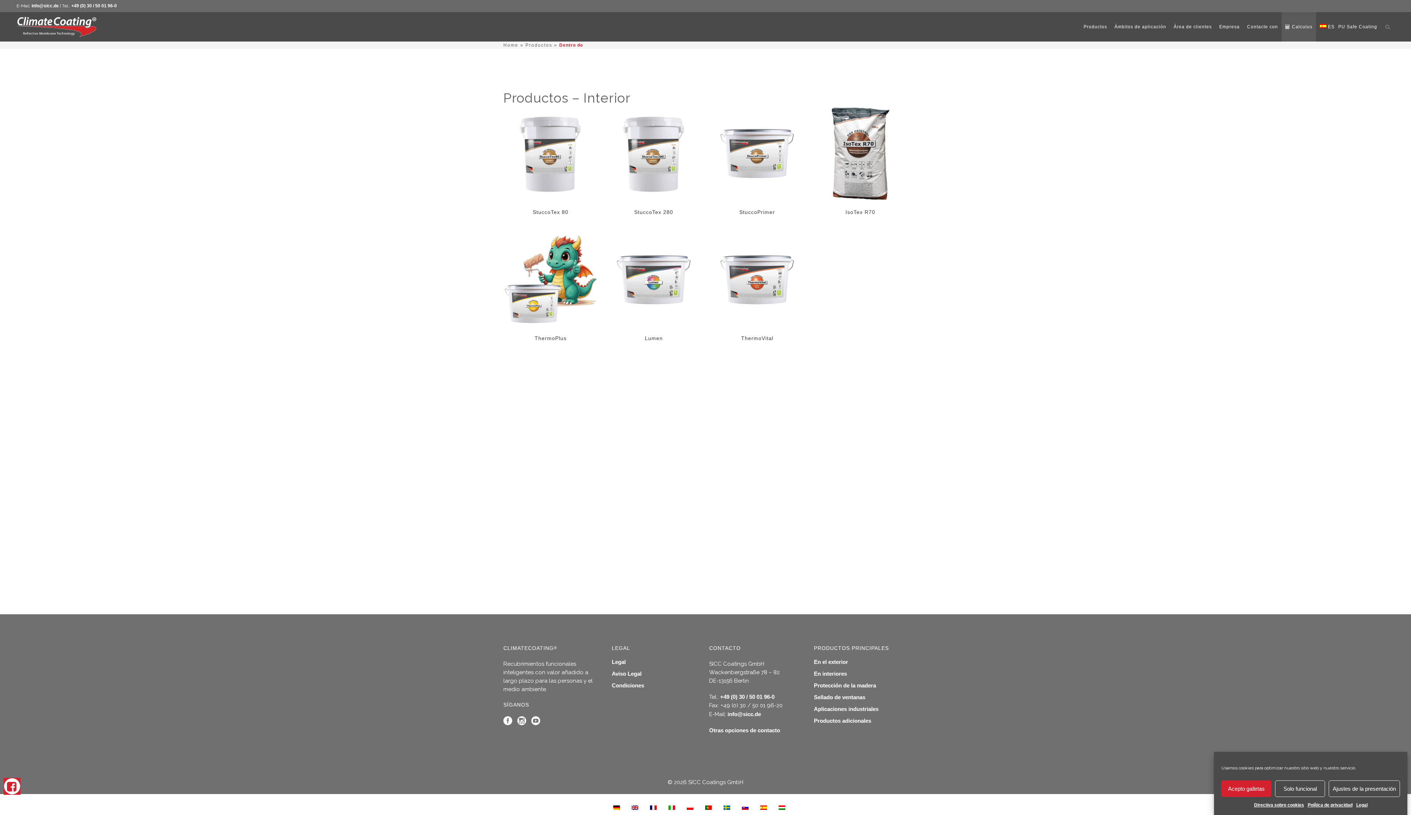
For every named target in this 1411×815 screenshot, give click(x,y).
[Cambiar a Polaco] (690, 807)
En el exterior (831, 662)
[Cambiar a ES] (763, 807)
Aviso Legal (627, 674)
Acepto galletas (1246, 789)
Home (510, 45)
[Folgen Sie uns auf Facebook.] (507, 722)
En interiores (830, 674)
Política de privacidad (1330, 805)
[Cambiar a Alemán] (616, 807)
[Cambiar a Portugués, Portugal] (708, 807)
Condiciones (628, 685)
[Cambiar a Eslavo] (745, 807)
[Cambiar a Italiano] (672, 807)
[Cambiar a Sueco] (727, 807)
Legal (1362, 805)
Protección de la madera (845, 685)
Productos (538, 45)
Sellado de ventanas (839, 697)
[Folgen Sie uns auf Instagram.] (521, 722)
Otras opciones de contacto (744, 730)
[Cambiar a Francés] (653, 807)
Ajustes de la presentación (1364, 789)
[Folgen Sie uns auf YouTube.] (535, 722)
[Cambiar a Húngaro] (782, 807)
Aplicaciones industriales (846, 709)
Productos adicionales (842, 721)
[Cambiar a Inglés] (635, 807)
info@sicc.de (45, 5)
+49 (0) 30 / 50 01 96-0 (94, 5)
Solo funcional (1300, 789)
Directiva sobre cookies (1279, 805)
